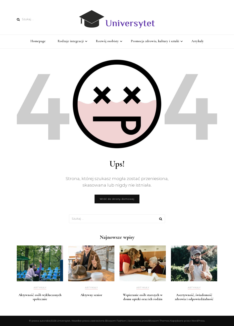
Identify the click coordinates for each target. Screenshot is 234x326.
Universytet (63, 320)
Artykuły (197, 41)
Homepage (38, 41)
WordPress (198, 320)
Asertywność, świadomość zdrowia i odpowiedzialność (194, 297)
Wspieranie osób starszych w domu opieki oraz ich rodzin (143, 297)
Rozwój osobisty (107, 41)
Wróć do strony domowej (117, 198)
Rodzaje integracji (71, 41)
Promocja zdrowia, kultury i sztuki (155, 41)
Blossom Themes (158, 320)
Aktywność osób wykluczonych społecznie (40, 297)
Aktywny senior (91, 295)
